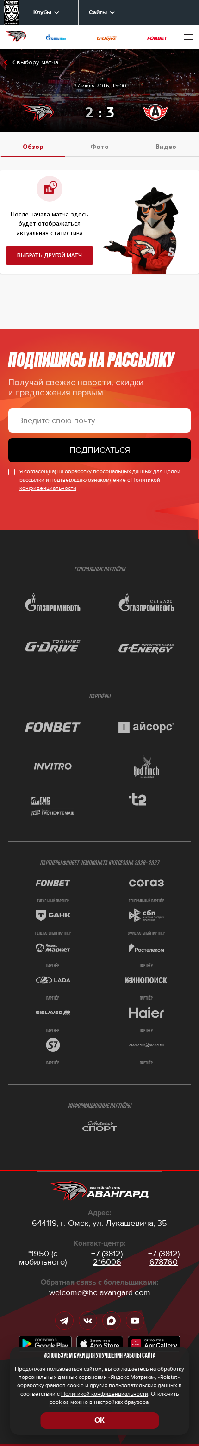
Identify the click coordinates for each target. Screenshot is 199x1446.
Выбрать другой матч (49, 255)
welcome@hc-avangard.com (99, 1292)
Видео (165, 147)
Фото (99, 147)
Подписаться (99, 450)
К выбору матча (34, 62)
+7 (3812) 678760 (164, 1257)
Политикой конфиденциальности (104, 1393)
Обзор (33, 147)
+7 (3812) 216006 (107, 1257)
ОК (99, 1420)
